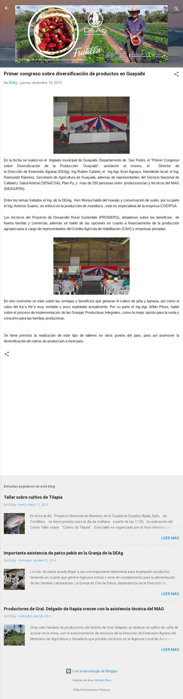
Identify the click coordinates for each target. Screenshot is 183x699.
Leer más (170, 538)
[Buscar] (176, 9)
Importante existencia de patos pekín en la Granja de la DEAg (63, 552)
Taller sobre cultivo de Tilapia (33, 497)
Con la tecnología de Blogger (94, 671)
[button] (176, 75)
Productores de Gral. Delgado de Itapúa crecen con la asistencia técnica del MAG (84, 608)
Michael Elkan (103, 680)
